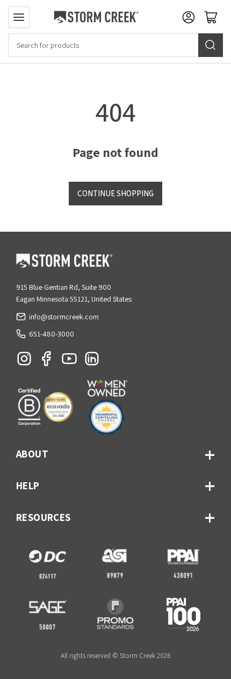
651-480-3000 (51, 334)
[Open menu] (19, 17)
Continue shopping (115, 193)
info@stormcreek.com (64, 316)
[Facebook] (47, 361)
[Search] (210, 45)
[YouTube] (69, 361)
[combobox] (115, 45)
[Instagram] (24, 361)
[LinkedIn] (92, 361)
